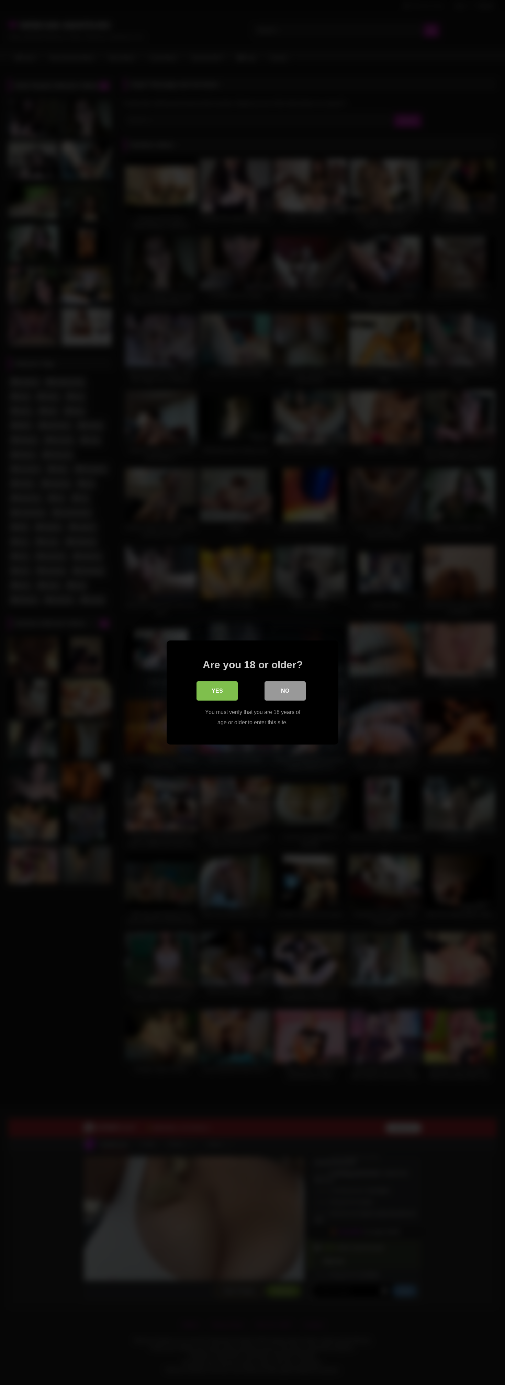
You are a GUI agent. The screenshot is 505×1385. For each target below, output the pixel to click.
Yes (217, 691)
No (285, 691)
